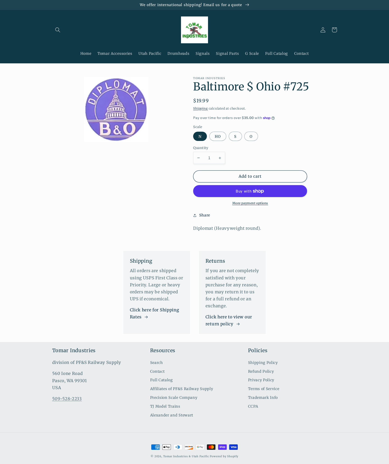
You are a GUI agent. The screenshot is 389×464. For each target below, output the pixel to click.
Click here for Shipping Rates (154, 313)
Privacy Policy (261, 380)
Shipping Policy (263, 362)
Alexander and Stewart (171, 415)
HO (218, 136)
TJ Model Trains (165, 406)
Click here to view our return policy (229, 320)
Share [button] (204, 215)
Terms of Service (263, 388)
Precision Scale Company (173, 397)
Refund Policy (261, 371)
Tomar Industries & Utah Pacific (186, 456)
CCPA (253, 406)
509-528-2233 (67, 398)
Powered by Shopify (224, 456)
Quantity (200, 148)
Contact (157, 371)
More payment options (250, 203)
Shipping (200, 108)
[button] (58, 30)
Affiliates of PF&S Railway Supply (181, 388)
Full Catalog (161, 380)
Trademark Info (263, 397)
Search (156, 362)
